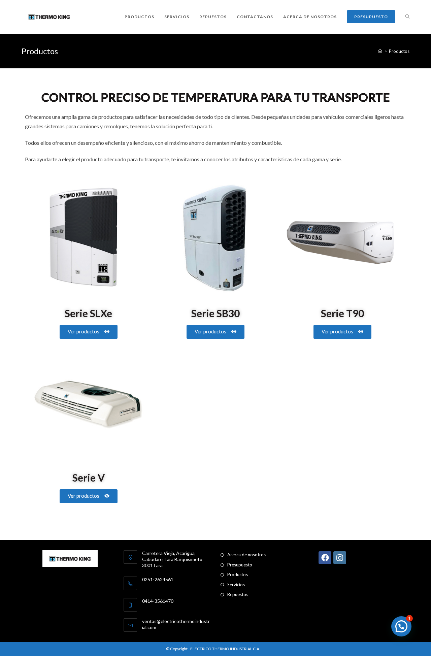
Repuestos (237, 594)
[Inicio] (380, 51)
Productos (399, 51)
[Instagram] (339, 557)
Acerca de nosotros (246, 554)
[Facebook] (325, 557)
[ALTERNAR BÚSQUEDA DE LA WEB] (407, 17)
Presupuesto (239, 564)
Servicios (236, 584)
